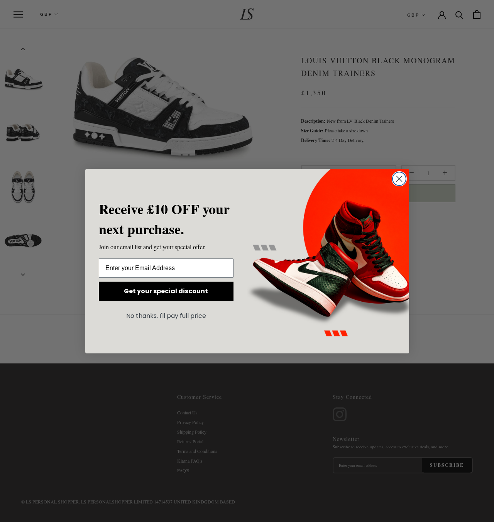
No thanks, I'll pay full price (166, 315)
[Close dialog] (399, 179)
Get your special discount (166, 291)
